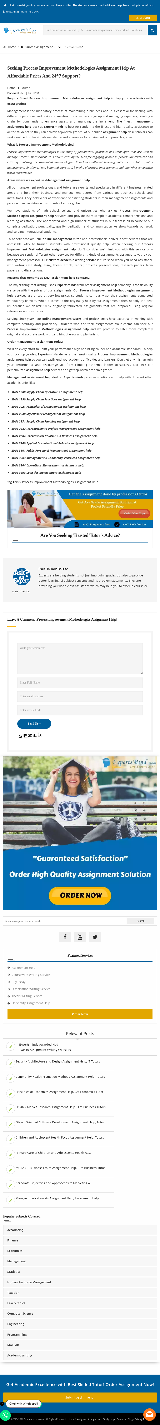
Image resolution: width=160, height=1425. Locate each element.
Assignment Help (23, 968)
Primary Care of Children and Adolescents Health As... (53, 1153)
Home (12, 47)
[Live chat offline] (149, 1414)
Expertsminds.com (34, 1419)
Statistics (13, 1272)
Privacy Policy (142, 1419)
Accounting (15, 1230)
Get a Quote (143, 17)
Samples (121, 1419)
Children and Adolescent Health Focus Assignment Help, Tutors (60, 1137)
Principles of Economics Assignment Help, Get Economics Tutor (59, 1092)
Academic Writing (19, 1355)
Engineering (15, 1324)
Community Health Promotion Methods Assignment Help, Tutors (60, 1077)
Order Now (80, 1014)
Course (25, 88)
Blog (130, 1419)
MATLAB (13, 1345)
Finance (12, 1240)
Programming (17, 1334)
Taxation (13, 1293)
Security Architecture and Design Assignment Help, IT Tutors (58, 1061)
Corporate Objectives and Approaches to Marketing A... (54, 1183)
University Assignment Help (31, 1003)
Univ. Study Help (106, 1419)
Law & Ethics (16, 1303)
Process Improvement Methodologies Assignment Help (60, 482)
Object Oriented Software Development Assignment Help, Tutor (60, 1122)
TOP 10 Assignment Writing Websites (45, 1050)
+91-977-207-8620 (72, 47)
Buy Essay (18, 982)
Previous (13, 93)
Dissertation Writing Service (31, 989)
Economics (14, 1251)
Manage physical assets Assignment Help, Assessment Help (57, 1198)
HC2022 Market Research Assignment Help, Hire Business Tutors (61, 1107)
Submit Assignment (39, 47)
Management (16, 1261)
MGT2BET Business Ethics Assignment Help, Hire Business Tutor (60, 1168)
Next (35, 93)
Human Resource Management (29, 1282)
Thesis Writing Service (27, 996)
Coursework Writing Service (31, 975)
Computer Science (20, 1313)
